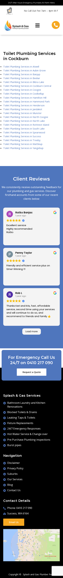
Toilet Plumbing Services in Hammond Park (26, 101)
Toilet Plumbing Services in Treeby (21, 140)
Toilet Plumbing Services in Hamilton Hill (24, 97)
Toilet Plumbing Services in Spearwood (24, 132)
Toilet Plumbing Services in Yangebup (23, 148)
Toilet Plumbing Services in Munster (22, 113)
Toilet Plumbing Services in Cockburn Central (27, 85)
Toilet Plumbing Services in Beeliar (21, 78)
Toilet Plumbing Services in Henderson (24, 105)
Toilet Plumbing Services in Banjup (21, 74)
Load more (32, 331)
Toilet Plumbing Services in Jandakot (22, 109)
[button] (37, 25)
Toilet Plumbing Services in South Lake (24, 128)
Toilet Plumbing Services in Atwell (21, 66)
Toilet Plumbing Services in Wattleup (22, 144)
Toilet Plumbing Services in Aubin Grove (24, 70)
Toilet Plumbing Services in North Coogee (25, 117)
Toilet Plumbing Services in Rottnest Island (26, 124)
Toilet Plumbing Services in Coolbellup (23, 93)
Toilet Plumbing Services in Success (22, 136)
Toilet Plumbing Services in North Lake (24, 120)
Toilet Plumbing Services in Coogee (22, 89)
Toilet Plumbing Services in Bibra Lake (23, 82)
